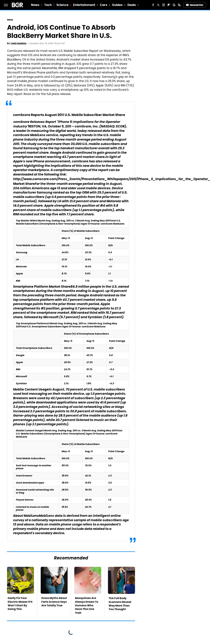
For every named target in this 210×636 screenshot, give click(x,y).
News (35, 5)
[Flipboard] (169, 5)
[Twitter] (158, 5)
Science (62, 5)
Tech (48, 5)
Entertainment (84, 5)
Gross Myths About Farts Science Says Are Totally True (54, 601)
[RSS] (179, 5)
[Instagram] (163, 5)
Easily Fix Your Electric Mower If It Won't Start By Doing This (20, 603)
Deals (131, 5)
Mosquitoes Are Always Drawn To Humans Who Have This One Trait (86, 605)
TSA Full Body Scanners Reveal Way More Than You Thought (120, 603)
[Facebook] (153, 5)
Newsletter (196, 5)
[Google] (174, 5)
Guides (117, 5)
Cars (103, 5)
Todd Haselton (18, 43)
